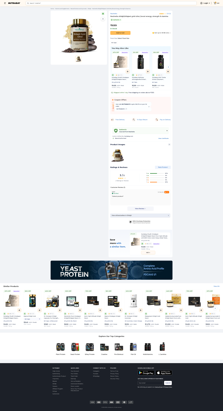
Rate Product (163, 167)
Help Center (56, 371)
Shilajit (89, 8)
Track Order (74, 376)
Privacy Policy (114, 373)
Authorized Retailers (77, 384)
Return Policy (114, 376)
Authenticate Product (59, 376)
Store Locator (75, 386)
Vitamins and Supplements (62, 8)
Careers (55, 386)
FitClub (55, 391)
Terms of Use (114, 371)
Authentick (56, 394)
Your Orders (74, 373)
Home (52, 8)
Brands (55, 381)
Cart (218, 3)
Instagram (96, 371)
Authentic (116, 20)
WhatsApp (96, 376)
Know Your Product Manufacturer (77, 389)
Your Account (75, 371)
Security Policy (114, 378)
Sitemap (73, 378)
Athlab (54, 384)
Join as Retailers (75, 381)
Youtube (95, 373)
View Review (139, 208)
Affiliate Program (58, 389)
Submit (168, 383)
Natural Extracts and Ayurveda (78, 8)
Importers (56, 378)
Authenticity (56, 373)
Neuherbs (113, 13)
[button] (78, 59)
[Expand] (169, 144)
